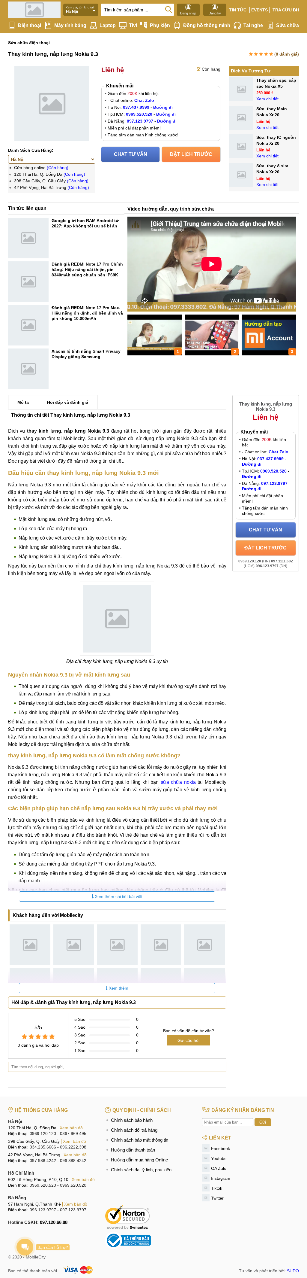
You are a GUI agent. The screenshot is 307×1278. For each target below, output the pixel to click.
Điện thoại (29, 25)
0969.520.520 (43, 1185)
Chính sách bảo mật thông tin (139, 1140)
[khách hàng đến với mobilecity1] (30, 945)
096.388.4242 (73, 1160)
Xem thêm (118, 988)
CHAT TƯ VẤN (130, 154)
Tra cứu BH (286, 10)
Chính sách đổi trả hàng (134, 1130)
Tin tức (237, 10)
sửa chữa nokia (178, 782)
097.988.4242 (43, 1160)
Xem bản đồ (71, 1127)
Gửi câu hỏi (188, 1040)
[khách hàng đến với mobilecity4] (161, 945)
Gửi (262, 1122)
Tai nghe (253, 25)
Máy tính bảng (70, 25)
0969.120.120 (43, 1133)
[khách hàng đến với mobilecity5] (204, 945)
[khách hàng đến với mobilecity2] (74, 945)
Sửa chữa (287, 25)
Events (259, 10)
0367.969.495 (73, 1133)
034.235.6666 (43, 1147)
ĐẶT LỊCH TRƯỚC (191, 154)
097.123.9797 (73, 1209)
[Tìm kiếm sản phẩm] (168, 9)
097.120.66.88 (53, 1222)
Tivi (133, 25)
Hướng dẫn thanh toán (133, 1149)
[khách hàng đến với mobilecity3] (117, 945)
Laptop (108, 25)
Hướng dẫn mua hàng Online (139, 1159)
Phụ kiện (160, 25)
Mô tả (23, 402)
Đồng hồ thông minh (206, 25)
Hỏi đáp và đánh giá (67, 402)
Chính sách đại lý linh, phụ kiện (141, 1169)
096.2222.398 (73, 1147)
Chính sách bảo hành (132, 1120)
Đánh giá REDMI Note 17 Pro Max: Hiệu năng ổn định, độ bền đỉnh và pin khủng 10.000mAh (87, 313)
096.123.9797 (43, 1209)
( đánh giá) (286, 54)
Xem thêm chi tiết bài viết (118, 896)
